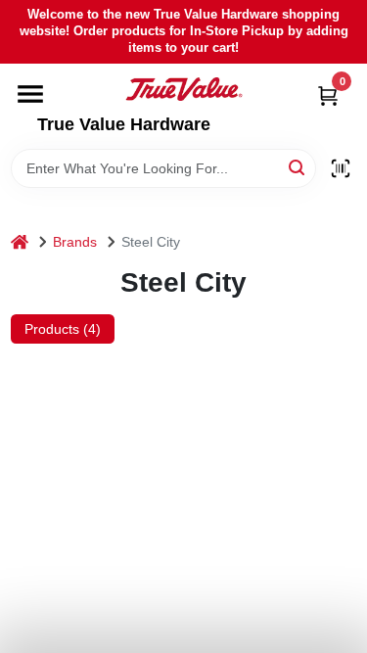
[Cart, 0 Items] (328, 95)
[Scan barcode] (340, 168)
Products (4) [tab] (62, 329)
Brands (75, 242)
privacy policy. (112, 498)
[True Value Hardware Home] (184, 89)
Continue (74, 612)
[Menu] (30, 94)
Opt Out (195, 612)
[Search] (298, 167)
